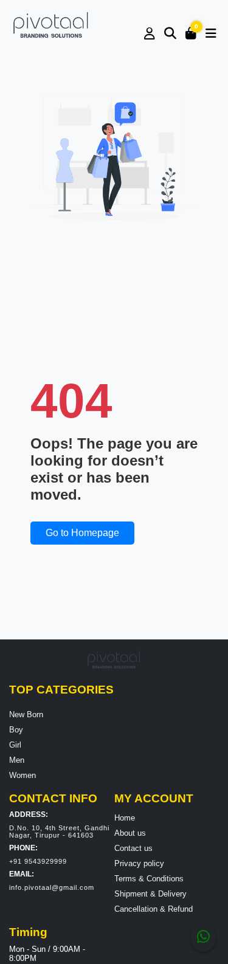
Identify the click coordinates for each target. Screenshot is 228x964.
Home (124, 817)
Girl (15, 744)
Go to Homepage (82, 533)
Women (22, 775)
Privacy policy (139, 863)
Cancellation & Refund (153, 909)
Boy (16, 729)
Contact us (133, 848)
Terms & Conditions (149, 878)
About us (130, 833)
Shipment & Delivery (150, 893)
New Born (26, 714)
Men (16, 760)
